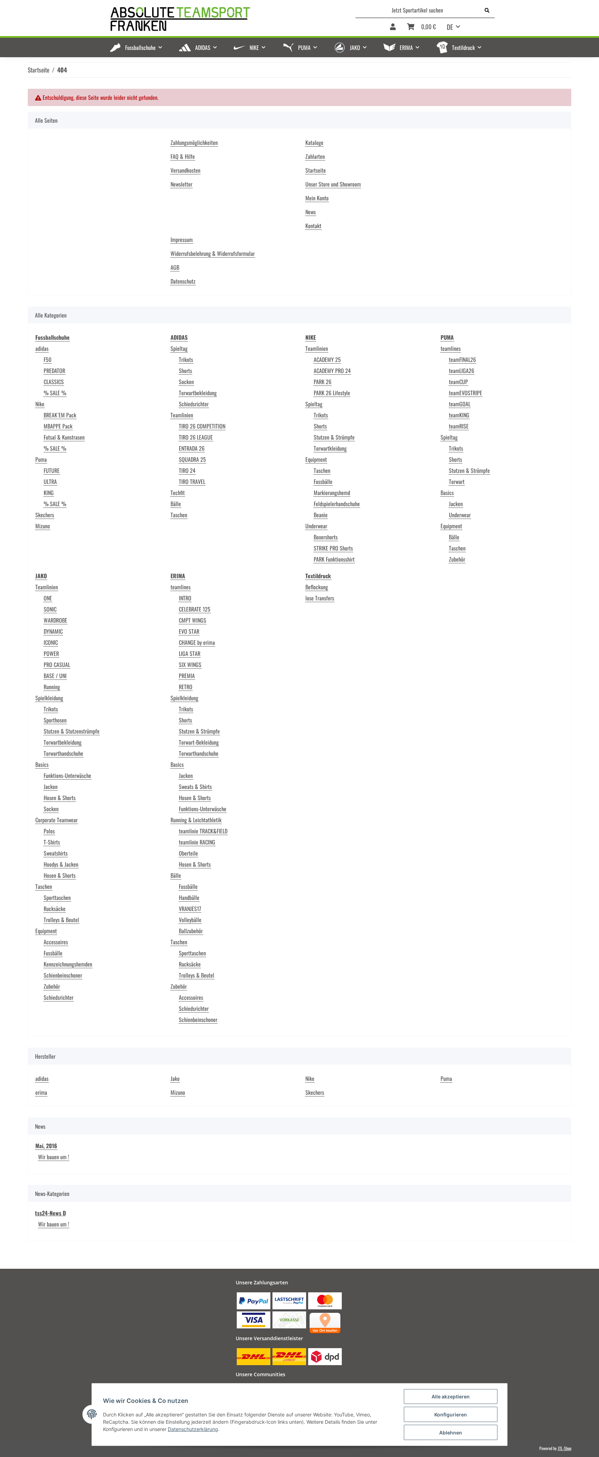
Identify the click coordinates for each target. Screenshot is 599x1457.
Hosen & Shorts (60, 797)
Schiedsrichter (194, 404)
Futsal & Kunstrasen (64, 437)
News (310, 212)
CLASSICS (54, 382)
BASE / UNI (55, 675)
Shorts (185, 370)
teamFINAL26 (462, 359)
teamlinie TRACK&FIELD (203, 831)
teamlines (451, 348)
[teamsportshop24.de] (216, 19)
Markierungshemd (332, 492)
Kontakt (313, 226)
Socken (186, 382)
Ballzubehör (191, 931)
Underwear (316, 526)
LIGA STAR (189, 653)
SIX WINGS (190, 664)
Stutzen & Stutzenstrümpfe (71, 731)
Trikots (186, 359)
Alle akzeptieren (451, 1396)
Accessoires (56, 942)
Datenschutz (183, 281)
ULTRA (50, 481)
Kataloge (314, 142)
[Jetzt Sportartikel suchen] (487, 10)
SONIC (50, 609)
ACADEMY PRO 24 (332, 370)
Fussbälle (323, 481)
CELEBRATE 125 (194, 609)
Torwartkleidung (330, 448)
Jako (175, 1078)
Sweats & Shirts (195, 786)
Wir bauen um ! (53, 1157)
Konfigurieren (450, 1414)
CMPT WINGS (192, 620)
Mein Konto (317, 198)
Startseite (315, 170)
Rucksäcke (55, 908)
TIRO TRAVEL (192, 481)
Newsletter (181, 184)
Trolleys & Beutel (61, 920)
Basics (447, 492)
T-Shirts (52, 842)
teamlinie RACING (197, 842)
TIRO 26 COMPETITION (202, 426)
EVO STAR (189, 631)
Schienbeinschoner (63, 975)
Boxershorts (326, 537)
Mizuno (42, 526)
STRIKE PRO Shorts (333, 548)
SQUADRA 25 (192, 459)
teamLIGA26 (461, 370)
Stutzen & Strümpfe (334, 437)
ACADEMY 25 (327, 359)
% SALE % (55, 393)
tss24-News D (50, 1213)
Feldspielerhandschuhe (337, 504)
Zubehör (457, 559)
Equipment (316, 459)
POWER (51, 653)
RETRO (185, 687)
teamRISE (459, 426)
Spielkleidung (49, 698)
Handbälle (189, 897)
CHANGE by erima (197, 642)
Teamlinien (182, 415)
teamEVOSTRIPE (465, 393)
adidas (42, 348)
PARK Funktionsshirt (334, 559)
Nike (39, 404)
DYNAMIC (53, 631)
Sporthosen (55, 720)
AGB (175, 267)
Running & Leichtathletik (196, 820)
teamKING (459, 415)
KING (49, 492)
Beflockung (316, 587)
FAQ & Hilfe (183, 156)
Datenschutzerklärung (193, 1429)
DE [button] (450, 27)
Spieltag (179, 348)
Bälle (176, 504)
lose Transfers (319, 598)
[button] (392, 27)
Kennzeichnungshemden (68, 964)
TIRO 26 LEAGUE (196, 437)
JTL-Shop (564, 1448)
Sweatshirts (56, 853)
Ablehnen (450, 1433)
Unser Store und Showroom (333, 184)
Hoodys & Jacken (61, 864)
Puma (41, 459)
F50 (47, 359)
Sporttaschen (57, 897)
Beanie (321, 515)
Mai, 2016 (46, 1146)
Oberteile (188, 853)
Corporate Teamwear (56, 820)
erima (41, 1092)
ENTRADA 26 (192, 448)
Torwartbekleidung (198, 393)
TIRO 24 (187, 470)
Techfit (178, 492)
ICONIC (51, 642)
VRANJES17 (190, 908)
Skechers (44, 515)
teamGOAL (459, 404)
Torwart (457, 481)
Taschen (179, 515)
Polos (49, 831)
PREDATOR (54, 370)
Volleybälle (190, 920)
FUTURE (52, 470)
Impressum (182, 239)
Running (52, 687)
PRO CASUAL (57, 664)
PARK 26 (322, 382)
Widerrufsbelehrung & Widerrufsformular (213, 253)
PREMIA (187, 675)
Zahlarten (315, 156)
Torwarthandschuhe (63, 753)
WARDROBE (55, 620)
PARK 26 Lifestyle (332, 393)
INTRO (185, 598)
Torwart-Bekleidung (199, 742)
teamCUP (458, 382)
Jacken (456, 504)
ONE (48, 598)
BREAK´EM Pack (60, 415)
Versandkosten (185, 170)
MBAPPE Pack (58, 426)
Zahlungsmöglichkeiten (194, 142)
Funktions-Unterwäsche (67, 775)
